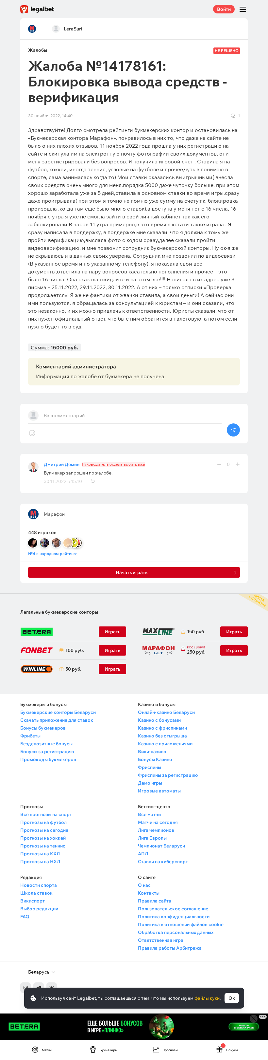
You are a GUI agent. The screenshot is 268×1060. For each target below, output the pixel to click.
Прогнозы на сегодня (44, 830)
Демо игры (150, 783)
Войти (224, 9)
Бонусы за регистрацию (47, 751)
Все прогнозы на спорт (46, 814)
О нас (144, 885)
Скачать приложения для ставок (56, 720)
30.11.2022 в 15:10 (63, 481)
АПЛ (143, 854)
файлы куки (207, 998)
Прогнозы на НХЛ (40, 862)
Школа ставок (36, 893)
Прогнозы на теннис (42, 846)
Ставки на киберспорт (163, 862)
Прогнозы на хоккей (43, 838)
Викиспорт (32, 901)
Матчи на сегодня (158, 822)
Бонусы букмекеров (43, 728)
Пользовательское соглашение (173, 909)
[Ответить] (92, 481)
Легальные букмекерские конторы (59, 612)
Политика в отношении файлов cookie (181, 924)
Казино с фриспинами (162, 728)
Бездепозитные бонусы (46, 744)
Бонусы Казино (155, 759)
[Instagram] (25, 987)
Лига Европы (152, 838)
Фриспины (149, 767)
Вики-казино (152, 751)
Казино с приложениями (165, 744)
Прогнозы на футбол (43, 822)
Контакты (148, 893)
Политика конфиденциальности (173, 917)
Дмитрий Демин (61, 464)
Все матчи (149, 814)
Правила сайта (154, 901)
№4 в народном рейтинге (52, 553)
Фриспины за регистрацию (168, 775)
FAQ (24, 917)
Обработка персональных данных (175, 932)
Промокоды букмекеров (48, 759)
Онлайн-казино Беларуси (166, 712)
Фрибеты (30, 736)
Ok (231, 998)
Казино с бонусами (159, 720)
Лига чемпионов (156, 830)
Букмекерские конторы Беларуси (58, 712)
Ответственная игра (160, 940)
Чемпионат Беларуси (161, 846)
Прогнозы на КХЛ (40, 854)
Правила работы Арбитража (170, 948)
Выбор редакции (39, 909)
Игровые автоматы (159, 791)
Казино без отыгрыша (162, 736)
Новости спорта (38, 885)
